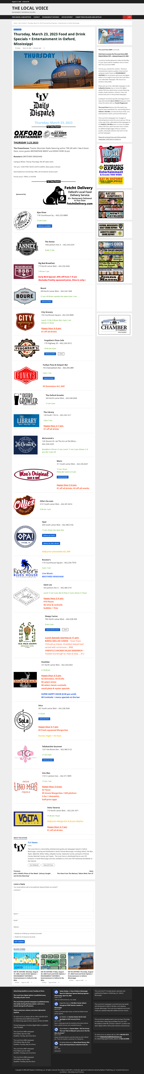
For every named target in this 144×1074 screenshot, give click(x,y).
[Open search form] (120, 17)
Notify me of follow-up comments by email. (28, 933)
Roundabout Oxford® (50, 17)
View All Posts (48, 865)
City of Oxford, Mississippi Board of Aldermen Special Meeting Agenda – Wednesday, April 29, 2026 (71, 993)
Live (129, 17)
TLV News (17, 48)
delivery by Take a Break (51, 543)
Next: (75, 872)
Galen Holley (64, 991)
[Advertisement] (114, 298)
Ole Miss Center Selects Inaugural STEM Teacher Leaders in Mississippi (70, 1005)
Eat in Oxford (17, 29)
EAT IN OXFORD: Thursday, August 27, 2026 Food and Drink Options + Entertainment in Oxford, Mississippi (80, 975)
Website (16, 927)
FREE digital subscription (21, 17)
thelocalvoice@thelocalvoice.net (111, 1037)
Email (16, 920)
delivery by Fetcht (46, 301)
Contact (37, 17)
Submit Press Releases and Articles (89, 17)
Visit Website (34, 865)
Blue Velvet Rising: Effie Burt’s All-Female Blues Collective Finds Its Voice (71, 1044)
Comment (17, 890)
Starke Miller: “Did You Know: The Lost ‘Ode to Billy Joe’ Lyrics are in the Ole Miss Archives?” (72, 1031)
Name (16, 914)
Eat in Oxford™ (67, 17)
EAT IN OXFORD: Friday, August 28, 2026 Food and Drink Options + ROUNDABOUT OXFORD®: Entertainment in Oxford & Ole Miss (53, 976)
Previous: (32, 873)
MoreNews (71, 1072)
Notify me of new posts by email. (25, 937)
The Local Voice (30, 8)
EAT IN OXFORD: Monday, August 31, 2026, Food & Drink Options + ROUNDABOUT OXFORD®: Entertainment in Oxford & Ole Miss (26, 976)
